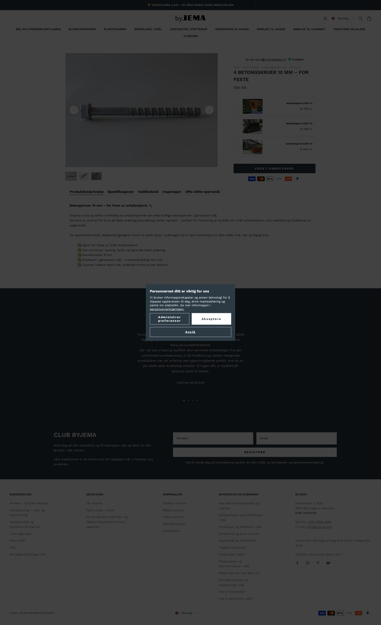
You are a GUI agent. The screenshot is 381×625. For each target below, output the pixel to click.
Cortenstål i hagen (232, 554)
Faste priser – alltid (100, 510)
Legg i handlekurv (274, 168)
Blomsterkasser (82, 29)
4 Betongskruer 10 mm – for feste (281, 67)
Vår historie (94, 503)
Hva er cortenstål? (232, 591)
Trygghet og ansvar (232, 547)
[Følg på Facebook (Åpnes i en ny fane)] (297, 563)
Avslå (190, 332)
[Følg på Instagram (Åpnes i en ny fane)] (308, 563)
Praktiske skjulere (349, 29)
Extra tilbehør (250, 67)
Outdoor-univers (175, 503)
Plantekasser (115, 29)
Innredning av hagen (232, 29)
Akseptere (211, 319)
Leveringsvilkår (20, 534)
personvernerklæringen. (167, 309)
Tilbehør (190, 36)
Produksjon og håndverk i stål (240, 527)
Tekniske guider (174, 524)
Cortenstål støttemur (188, 29)
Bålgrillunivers (173, 510)
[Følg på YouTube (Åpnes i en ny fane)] (328, 563)
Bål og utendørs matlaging (38, 29)
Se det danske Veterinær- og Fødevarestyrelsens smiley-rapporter (107, 522)
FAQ (12, 547)
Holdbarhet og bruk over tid (239, 534)
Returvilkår (17, 540)
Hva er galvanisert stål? (236, 598)
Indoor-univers (173, 517)
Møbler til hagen (271, 29)
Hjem (236, 67)
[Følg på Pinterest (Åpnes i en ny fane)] (318, 563)
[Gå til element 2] (83, 176)
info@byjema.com (319, 527)
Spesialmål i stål (148, 29)
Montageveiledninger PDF (28, 554)
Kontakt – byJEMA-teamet (29, 503)
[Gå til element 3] (96, 176)
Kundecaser (171, 531)
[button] (343, 18)
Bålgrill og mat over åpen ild (239, 573)
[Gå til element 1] (71, 176)
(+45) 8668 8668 (319, 522)
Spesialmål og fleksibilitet (237, 540)
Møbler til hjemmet (309, 29)
